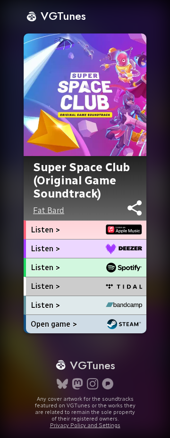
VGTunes (61, 16)
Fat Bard (48, 210)
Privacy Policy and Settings (85, 425)
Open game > (54, 324)
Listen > (45, 229)
